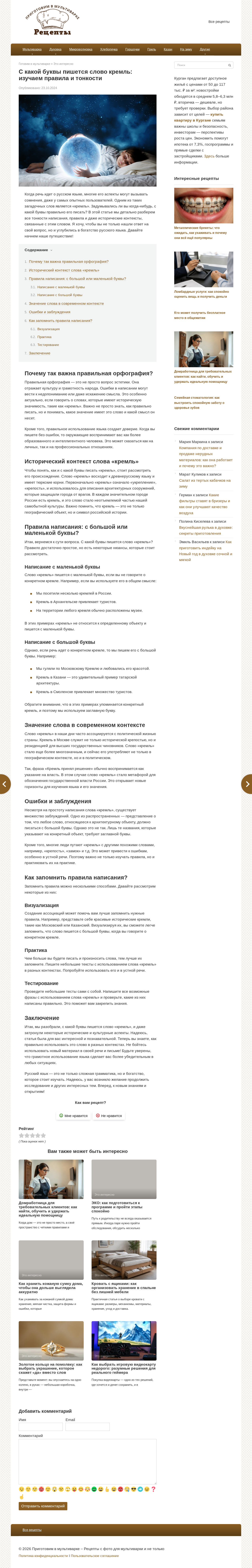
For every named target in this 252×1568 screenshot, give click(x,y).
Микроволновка (80, 49)
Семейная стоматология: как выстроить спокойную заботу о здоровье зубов (199, 402)
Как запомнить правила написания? (60, 321)
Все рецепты (219, 22)
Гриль (151, 49)
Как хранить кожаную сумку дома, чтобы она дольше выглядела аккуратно (51, 1288)
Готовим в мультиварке (34, 63)
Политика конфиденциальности (43, 1556)
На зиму (186, 49)
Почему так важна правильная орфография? (69, 261)
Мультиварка (32, 49)
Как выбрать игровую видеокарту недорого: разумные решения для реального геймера (124, 1368)
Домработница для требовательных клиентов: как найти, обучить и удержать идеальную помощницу (48, 1209)
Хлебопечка (109, 49)
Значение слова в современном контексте (66, 303)
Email (70, 1420)
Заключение (39, 353)
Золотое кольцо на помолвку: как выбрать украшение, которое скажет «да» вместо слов (50, 1368)
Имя (22, 1420)
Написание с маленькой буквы (61, 287)
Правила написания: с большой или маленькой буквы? (77, 279)
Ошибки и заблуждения (49, 312)
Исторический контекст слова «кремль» (64, 270)
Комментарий (31, 1436)
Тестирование (48, 345)
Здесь (209, 156)
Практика (44, 337)
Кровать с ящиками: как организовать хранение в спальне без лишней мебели (124, 1288)
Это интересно (63, 63)
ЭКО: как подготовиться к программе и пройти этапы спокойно (117, 1207)
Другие (205, 49)
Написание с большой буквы (59, 295)
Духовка (55, 49)
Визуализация (48, 329)
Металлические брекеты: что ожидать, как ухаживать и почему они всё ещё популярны (200, 233)
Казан (168, 49)
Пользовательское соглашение (95, 1556)
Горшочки (132, 49)
